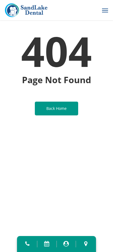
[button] (105, 10)
